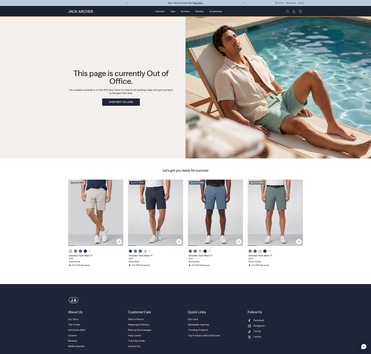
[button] (287, 11)
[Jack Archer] (80, 11)
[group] (95, 213)
